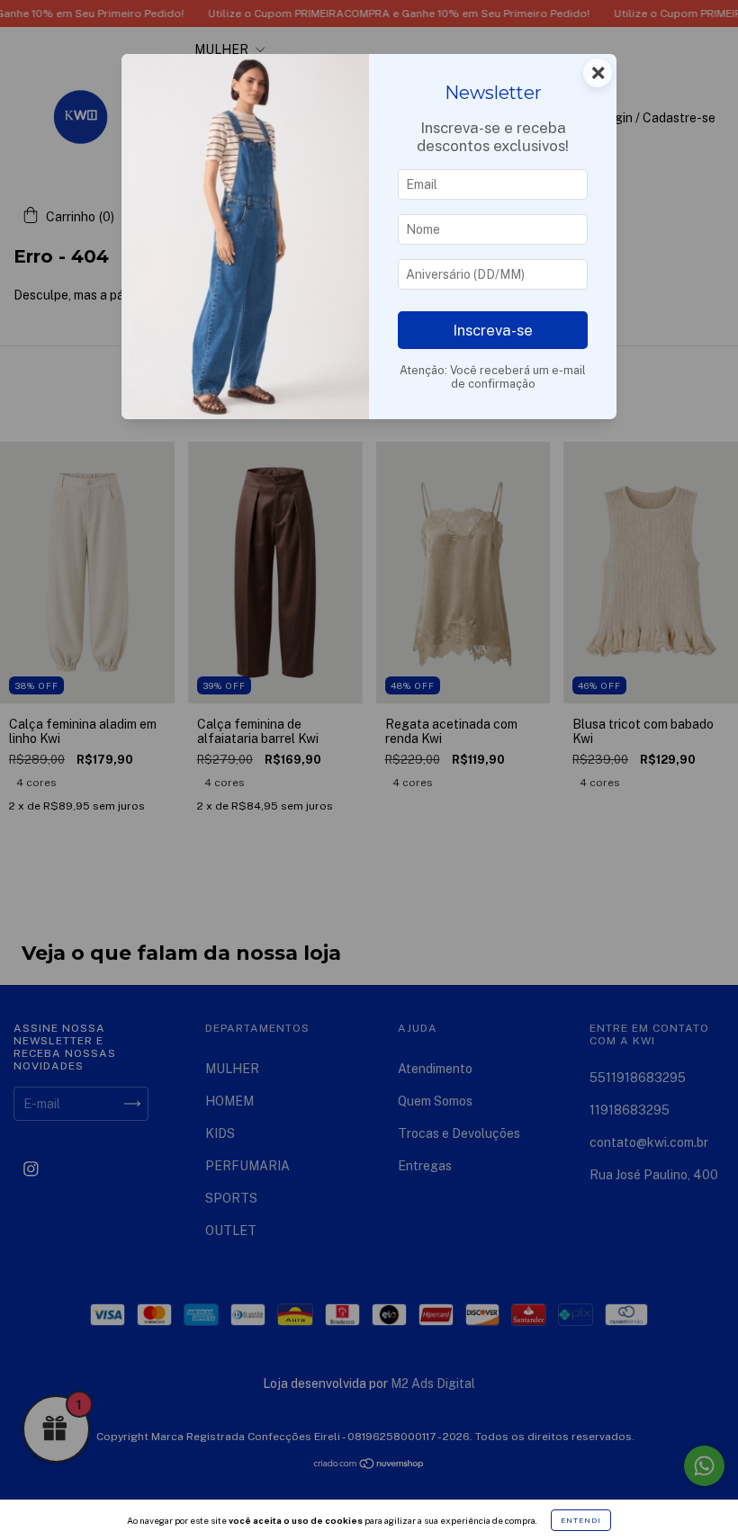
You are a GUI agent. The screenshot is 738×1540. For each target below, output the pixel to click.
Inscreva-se (493, 330)
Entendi (581, 1520)
